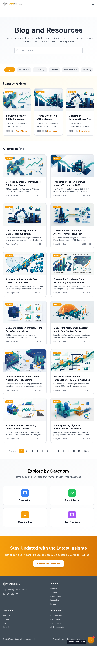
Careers (6, 619)
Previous (12, 451)
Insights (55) (23, 70)
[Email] (17, 594)
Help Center (55, 619)
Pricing (53, 604)
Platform (53, 589)
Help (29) (87, 70)
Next (86, 451)
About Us (6, 616)
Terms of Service (73, 639)
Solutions (53, 593)
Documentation (56, 616)
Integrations (55, 600)
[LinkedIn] (4, 594)
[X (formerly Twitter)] (8, 594)
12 (79, 451)
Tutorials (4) (40, 70)
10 (69, 451)
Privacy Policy (58, 639)
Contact (6, 627)
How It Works (55, 596)
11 (74, 451)
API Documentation (57, 627)
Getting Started (56, 623)
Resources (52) (70, 70)
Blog (4, 623)
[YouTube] (12, 594)
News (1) (54, 70)
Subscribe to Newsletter (48, 563)
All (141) (9, 70)
